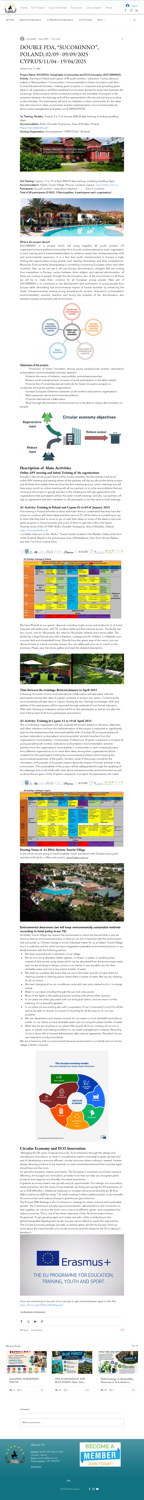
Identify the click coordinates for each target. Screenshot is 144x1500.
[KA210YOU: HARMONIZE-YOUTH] (26, 1362)
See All (135, 1345)
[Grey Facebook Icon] (125, 10)
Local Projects (85, 19)
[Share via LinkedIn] (35, 1321)
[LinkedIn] (137, 10)
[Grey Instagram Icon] (131, 10)
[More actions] (122, 39)
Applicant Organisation (30, 19)
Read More (36, 1466)
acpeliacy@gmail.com (47, 1458)
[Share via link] (42, 1321)
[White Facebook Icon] (89, 1489)
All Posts (10, 19)
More (100, 19)
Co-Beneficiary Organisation (60, 19)
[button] (134, 20)
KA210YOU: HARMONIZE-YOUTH (24, 1380)
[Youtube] (97, 1489)
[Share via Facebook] (21, 1321)
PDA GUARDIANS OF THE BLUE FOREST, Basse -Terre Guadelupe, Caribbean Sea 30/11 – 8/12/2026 (71, 1380)
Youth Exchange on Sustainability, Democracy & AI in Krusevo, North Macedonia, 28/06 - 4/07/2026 (117, 1380)
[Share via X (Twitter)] (28, 1321)
